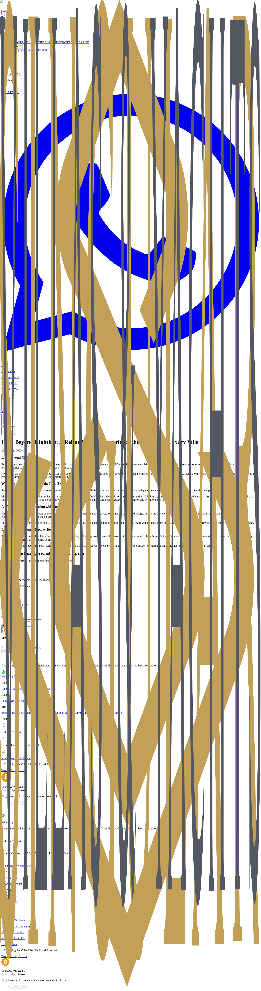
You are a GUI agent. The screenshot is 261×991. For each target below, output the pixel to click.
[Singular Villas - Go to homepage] (130, 810)
